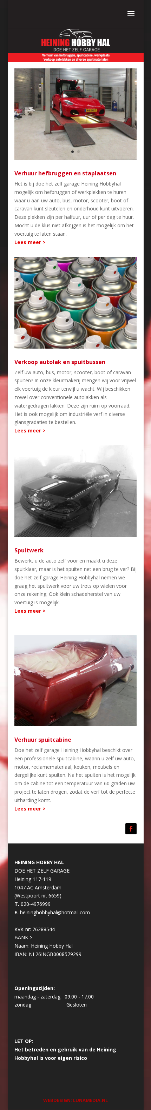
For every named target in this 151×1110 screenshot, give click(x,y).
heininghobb (34, 912)
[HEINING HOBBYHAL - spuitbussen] (75, 302)
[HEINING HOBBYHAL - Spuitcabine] (75, 490)
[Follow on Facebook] (131, 828)
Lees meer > (30, 242)
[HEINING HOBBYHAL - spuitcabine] (75, 680)
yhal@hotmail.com (69, 912)
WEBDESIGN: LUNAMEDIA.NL (75, 1100)
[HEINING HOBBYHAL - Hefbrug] (75, 113)
